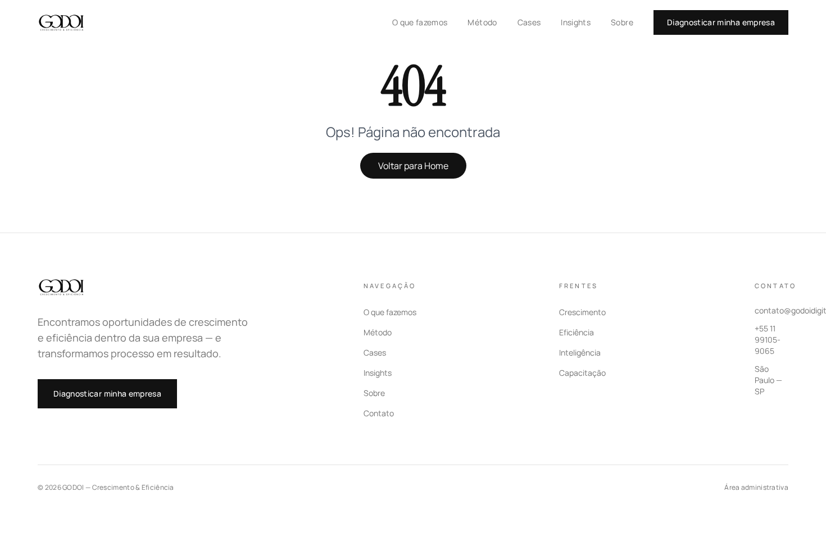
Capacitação (582, 372)
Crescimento (582, 312)
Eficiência (576, 332)
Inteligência (580, 352)
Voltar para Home (413, 166)
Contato (379, 413)
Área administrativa (756, 487)
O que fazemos (420, 22)
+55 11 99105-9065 (767, 339)
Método (482, 22)
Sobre (622, 22)
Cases (529, 22)
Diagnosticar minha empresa (721, 22)
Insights (576, 22)
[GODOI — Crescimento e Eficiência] (62, 22)
